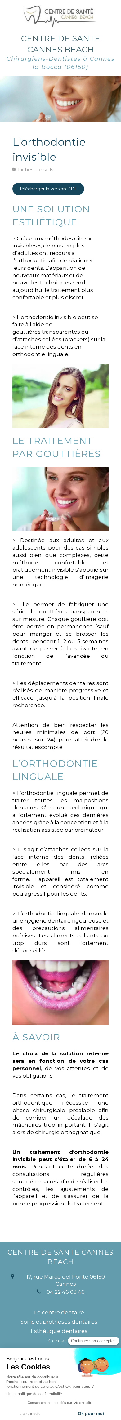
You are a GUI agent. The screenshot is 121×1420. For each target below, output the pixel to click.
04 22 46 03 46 (66, 1292)
